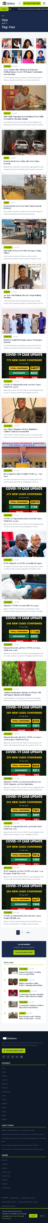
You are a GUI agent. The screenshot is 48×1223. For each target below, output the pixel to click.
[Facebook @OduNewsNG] (8, 1057)
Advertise (4, 1168)
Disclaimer (5, 1180)
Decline (42, 1216)
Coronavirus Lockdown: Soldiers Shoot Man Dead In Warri (31, 1006)
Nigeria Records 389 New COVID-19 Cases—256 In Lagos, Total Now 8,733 (23, 738)
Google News (6, 1188)
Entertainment (24, 991)
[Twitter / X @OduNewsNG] (3, 1057)
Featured (7, 66)
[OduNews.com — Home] (9, 3)
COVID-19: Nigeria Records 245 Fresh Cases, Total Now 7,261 (23, 827)
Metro (6, 158)
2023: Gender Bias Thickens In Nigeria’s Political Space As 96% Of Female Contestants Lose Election (23, 72)
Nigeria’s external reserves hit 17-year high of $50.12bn (18, 1130)
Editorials (5, 1084)
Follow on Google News (33, 3)
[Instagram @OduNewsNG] (12, 1057)
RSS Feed (4, 1184)
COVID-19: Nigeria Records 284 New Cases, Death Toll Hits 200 (22, 917)
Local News (7, 247)
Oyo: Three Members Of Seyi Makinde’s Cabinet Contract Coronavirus (21, 430)
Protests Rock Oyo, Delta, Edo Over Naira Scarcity (21, 162)
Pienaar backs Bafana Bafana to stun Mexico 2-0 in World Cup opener (23, 1134)
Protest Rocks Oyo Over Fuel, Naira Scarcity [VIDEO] (23, 207)
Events (4, 1096)
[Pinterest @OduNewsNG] (21, 1057)
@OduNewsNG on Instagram (9, 1202)
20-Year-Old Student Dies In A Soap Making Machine (22, 296)
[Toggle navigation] (44, 3)
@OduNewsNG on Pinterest (8, 1206)
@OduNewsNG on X (15, 1198)
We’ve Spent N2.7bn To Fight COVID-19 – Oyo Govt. (23, 475)
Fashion (4, 1100)
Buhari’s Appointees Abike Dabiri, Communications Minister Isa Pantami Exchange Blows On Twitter (31, 986)
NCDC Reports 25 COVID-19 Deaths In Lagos (23, 563)
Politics (7, 113)
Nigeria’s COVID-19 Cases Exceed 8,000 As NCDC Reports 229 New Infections (22, 783)
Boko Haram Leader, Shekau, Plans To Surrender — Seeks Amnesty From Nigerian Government (30, 1019)
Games (4, 1111)
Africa (3, 1068)
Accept (33, 1216)
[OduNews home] (24, 1038)
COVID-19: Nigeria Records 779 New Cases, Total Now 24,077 (22, 385)
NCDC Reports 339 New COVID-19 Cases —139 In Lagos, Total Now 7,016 (23, 872)
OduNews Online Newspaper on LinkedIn (28, 1202)
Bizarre (6, 292)
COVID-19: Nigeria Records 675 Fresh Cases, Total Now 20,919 (23, 519)
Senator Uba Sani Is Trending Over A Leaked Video (30, 973)
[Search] (19, 3)
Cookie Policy (6, 1176)
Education (7, 336)
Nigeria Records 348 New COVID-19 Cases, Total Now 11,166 (22, 649)
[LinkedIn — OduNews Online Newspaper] (17, 1057)
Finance (4, 1107)
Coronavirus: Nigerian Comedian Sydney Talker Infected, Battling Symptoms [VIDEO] (31, 996)
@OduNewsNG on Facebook (28, 1198)
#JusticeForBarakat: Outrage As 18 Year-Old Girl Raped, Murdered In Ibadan (22, 693)
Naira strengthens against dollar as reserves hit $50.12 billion (20, 1145)
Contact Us (5, 1164)
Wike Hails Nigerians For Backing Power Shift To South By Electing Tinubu (23, 117)
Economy (22, 1013)
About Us (4, 1160)
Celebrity (4, 1076)
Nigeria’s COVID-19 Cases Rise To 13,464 (21, 605)
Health (4, 1115)
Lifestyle (4, 1119)
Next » (28, 932)
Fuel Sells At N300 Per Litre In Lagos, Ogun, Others (22, 251)
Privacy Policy (6, 1172)
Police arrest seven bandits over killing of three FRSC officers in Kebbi (22, 1149)
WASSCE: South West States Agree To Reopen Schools (23, 341)
